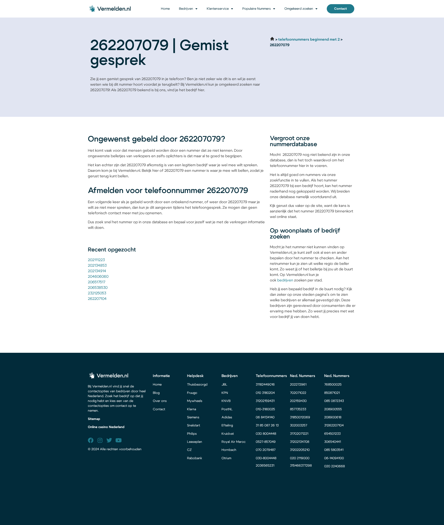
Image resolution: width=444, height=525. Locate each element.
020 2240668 (334, 466)
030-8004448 (266, 458)
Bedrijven (186, 8)
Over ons (160, 401)
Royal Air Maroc (234, 442)
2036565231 (265, 465)
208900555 (333, 409)
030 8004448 (266, 433)
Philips (192, 433)
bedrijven (285, 280)
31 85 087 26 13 (267, 425)
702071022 (298, 393)
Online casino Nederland (106, 427)
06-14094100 (334, 458)
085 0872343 (334, 401)
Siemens (193, 417)
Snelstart (193, 425)
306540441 (332, 442)
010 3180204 (265, 393)
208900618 (332, 417)
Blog (156, 393)
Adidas (227, 417)
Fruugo (192, 393)
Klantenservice (218, 8)
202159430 (299, 401)
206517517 (96, 282)
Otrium (226, 458)
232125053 (97, 293)
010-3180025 (265, 409)
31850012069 (300, 417)
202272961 (298, 384)
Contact (159, 409)
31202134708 (299, 442)
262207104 (97, 299)
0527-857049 (266, 442)
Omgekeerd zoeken (298, 8)
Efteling (227, 425)
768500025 (333, 384)
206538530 (98, 288)
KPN (225, 393)
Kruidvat (228, 433)
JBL (224, 384)
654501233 (332, 433)
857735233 (298, 409)
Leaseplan (194, 442)
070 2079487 (265, 450)
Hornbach (229, 450)
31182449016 (265, 384)
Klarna (191, 409)
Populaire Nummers (256, 8)
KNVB (226, 401)
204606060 (98, 276)
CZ (189, 450)
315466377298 (301, 465)
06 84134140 (265, 417)
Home (165, 8)
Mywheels (194, 401)
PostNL (227, 409)
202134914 (97, 271)
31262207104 (334, 425)
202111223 (96, 260)
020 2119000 (299, 458)
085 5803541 (333, 450)
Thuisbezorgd (197, 384)
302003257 (298, 425)
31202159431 (265, 401)
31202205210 (300, 450)
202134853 (97, 265)
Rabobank (194, 458)
